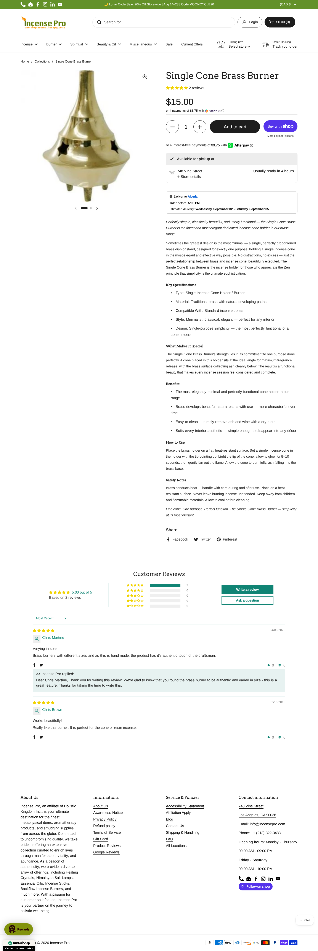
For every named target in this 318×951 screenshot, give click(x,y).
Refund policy (104, 826)
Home (25, 61)
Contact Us (175, 826)
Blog (169, 819)
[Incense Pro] (43, 22)
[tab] (189, 177)
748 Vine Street (251, 806)
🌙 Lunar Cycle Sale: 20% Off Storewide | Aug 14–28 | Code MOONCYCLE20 (159, 4)
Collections (42, 61)
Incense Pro (59, 943)
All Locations (176, 846)
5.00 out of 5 (82, 592)
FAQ (169, 839)
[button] (280, 22)
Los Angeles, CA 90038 (257, 815)
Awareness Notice (108, 813)
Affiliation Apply (178, 813)
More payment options (280, 135)
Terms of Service (107, 832)
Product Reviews (107, 846)
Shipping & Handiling (182, 832)
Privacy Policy (105, 819)
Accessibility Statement (185, 806)
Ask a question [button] (247, 600)
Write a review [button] (247, 589)
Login (253, 22)
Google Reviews (106, 852)
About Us (100, 806)
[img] (44, 631)
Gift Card (100, 839)
